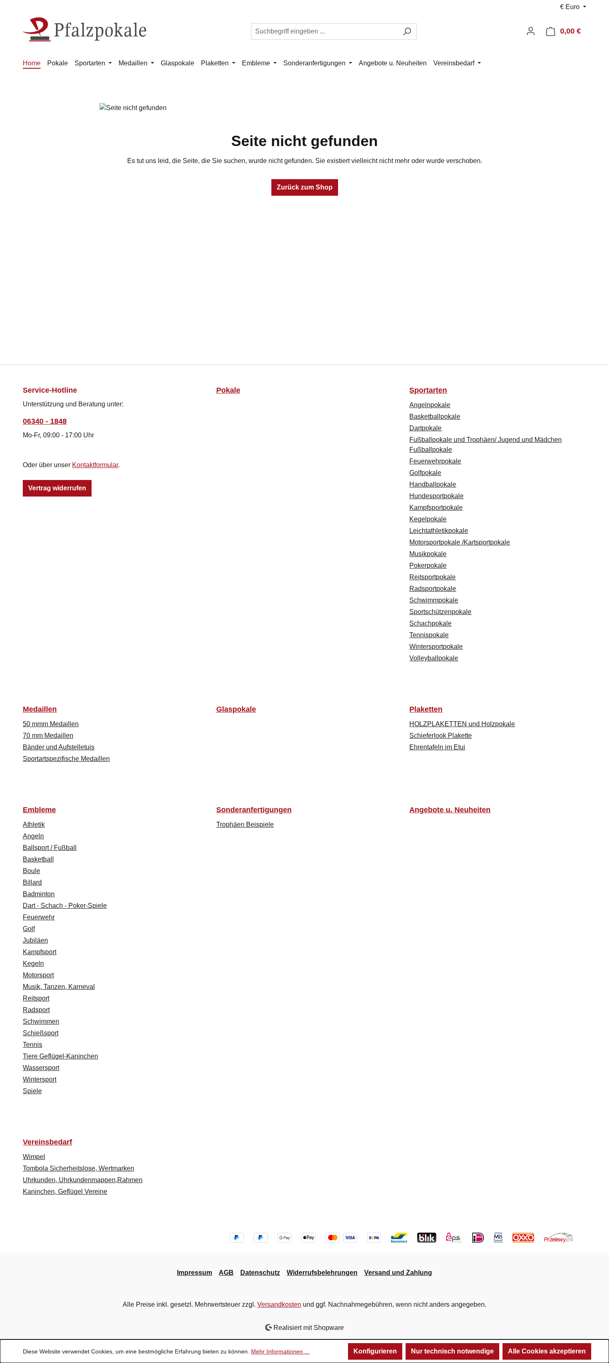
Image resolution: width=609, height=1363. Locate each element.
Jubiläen (35, 940)
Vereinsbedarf (47, 1142)
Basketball (38, 859)
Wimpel (34, 1156)
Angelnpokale (429, 404)
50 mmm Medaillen (51, 723)
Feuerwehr (39, 917)
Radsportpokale (432, 588)
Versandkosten (279, 1304)
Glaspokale (236, 709)
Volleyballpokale (433, 658)
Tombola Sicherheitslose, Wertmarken (78, 1168)
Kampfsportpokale (436, 507)
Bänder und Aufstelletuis (58, 747)
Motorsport (38, 975)
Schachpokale (430, 623)
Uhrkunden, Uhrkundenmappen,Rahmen (83, 1179)
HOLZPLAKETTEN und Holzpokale (462, 723)
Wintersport (39, 1079)
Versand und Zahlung (398, 1272)
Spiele (32, 1090)
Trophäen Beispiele (245, 824)
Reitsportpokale (432, 577)
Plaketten (425, 709)
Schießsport (40, 1033)
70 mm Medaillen (48, 735)
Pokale (228, 390)
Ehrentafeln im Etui (437, 747)
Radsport (36, 1009)
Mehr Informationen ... (280, 1351)
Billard (32, 882)
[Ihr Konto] (531, 31)
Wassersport (41, 1067)
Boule (31, 870)
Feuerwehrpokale (435, 461)
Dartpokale (425, 428)
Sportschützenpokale (440, 611)
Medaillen (40, 709)
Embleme (39, 810)
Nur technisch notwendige (452, 1351)
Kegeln (33, 963)
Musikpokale (428, 553)
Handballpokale (432, 484)
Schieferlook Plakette (440, 735)
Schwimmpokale (433, 600)
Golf (29, 928)
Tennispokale (429, 634)
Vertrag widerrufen (57, 488)
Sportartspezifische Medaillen (66, 758)
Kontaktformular (95, 464)
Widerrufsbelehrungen (322, 1272)
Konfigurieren (375, 1351)
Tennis (32, 1044)
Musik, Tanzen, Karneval (59, 986)
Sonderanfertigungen (254, 810)
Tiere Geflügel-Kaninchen (60, 1056)
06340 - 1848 (45, 421)
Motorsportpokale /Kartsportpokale (459, 542)
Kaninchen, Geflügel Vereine (65, 1191)
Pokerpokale (428, 565)
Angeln (33, 836)
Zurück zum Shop (305, 187)
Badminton (39, 893)
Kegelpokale (428, 519)
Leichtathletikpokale (438, 530)
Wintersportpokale (436, 646)
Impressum (194, 1272)
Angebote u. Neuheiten (450, 810)
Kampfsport (39, 951)
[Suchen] (407, 31)
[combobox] (324, 31)
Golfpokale (425, 472)
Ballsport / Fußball (50, 847)
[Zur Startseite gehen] (85, 29)
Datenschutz (260, 1272)
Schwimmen (41, 1021)
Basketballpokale (434, 416)
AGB (226, 1272)
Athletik (34, 824)
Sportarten (428, 390)
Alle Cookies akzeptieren (547, 1351)
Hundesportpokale (436, 495)
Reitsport (36, 998)
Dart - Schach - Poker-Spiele (65, 905)
